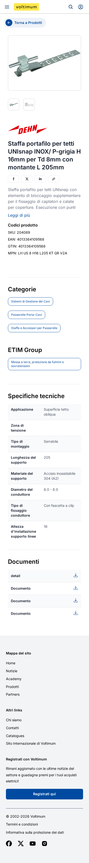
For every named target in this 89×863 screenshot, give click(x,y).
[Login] (80, 6)
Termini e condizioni (22, 824)
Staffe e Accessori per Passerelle (34, 328)
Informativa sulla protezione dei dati (35, 832)
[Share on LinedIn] (40, 179)
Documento (21, 588)
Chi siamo (14, 720)
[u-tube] (33, 843)
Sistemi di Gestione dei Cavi (30, 301)
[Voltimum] (26, 7)
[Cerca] (70, 6)
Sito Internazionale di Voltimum (31, 743)
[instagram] (44, 843)
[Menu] (7, 7)
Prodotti (12, 687)
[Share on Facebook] (13, 179)
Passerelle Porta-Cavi (26, 315)
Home (10, 663)
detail (15, 576)
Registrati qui (44, 794)
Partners (13, 694)
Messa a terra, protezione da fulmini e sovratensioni (37, 364)
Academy (14, 679)
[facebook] (9, 843)
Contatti (12, 728)
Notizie (11, 671)
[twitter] (21, 843)
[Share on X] (27, 179)
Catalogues (15, 736)
